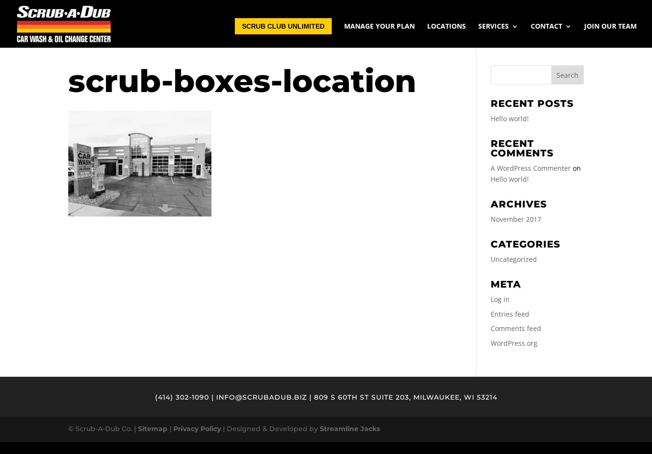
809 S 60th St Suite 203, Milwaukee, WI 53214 (405, 397)
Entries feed (510, 314)
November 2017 (516, 219)
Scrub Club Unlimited (283, 26)
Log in (500, 299)
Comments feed (516, 328)
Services (493, 27)
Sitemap (153, 428)
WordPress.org (514, 343)
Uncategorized (514, 259)
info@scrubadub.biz (261, 397)
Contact (546, 27)
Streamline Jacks (350, 428)
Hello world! (510, 118)
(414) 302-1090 (182, 397)
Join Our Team (610, 27)
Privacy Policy (197, 428)
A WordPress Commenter (531, 168)
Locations (446, 27)
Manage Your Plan (379, 27)
